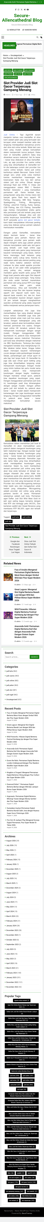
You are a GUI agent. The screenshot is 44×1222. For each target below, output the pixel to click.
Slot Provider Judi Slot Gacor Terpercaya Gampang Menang (21, 527)
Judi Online (9, 135)
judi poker (8, 74)
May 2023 (10, 959)
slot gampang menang (14, 1191)
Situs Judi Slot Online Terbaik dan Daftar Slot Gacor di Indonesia (21, 1141)
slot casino (29, 1177)
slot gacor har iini (21, 1187)
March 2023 (10, 968)
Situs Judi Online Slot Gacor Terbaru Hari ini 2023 (22, 1108)
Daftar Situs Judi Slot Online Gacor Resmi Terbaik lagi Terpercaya (21, 1032)
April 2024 (10, 911)
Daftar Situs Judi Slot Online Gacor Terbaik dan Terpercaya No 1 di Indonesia (22, 1039)
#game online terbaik (21, 1000)
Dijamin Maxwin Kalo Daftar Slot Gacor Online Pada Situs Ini (21, 1065)
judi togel (28, 74)
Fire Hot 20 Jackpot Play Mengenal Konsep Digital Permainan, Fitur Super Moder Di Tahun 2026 (23, 822)
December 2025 (12, 869)
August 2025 (11, 874)
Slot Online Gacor (28, 1196)
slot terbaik (13, 1200)
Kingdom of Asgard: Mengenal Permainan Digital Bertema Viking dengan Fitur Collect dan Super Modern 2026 (23, 775)
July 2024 (9, 897)
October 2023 (11, 940)
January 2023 (11, 977)
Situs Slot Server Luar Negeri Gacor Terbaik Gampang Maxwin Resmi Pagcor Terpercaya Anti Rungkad (21, 1166)
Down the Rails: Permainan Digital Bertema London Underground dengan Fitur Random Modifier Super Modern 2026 (23, 763)
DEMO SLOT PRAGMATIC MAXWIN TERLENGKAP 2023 (22, 1059)
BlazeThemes (27, 1213)
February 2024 (11, 921)
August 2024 (11, 893)
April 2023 (10, 963)
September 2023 (12, 944)
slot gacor (13, 1182)
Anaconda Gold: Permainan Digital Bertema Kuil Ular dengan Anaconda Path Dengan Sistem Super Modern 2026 (20, 2)
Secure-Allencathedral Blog (22, 18)
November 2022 (12, 987)
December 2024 (12, 888)
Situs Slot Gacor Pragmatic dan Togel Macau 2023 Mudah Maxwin (22, 1159)
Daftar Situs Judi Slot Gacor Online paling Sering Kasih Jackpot (21, 1026)
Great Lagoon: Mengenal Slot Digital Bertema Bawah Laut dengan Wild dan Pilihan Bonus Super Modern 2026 (27, 595)
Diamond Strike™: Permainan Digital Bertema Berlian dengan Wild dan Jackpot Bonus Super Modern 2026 (22, 786)
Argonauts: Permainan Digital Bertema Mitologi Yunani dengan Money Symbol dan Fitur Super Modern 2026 (21, 798)
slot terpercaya (28, 1200)
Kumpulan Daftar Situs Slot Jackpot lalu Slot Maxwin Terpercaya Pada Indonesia (21, 1095)
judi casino (18, 70)
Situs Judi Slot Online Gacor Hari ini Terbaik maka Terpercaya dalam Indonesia (22, 1128)
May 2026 (10, 850)
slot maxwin (32, 1191)
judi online (29, 70)
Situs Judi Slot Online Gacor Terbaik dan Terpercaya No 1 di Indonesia (21, 1134)
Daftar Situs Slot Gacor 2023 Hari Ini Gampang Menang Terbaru (22, 1046)
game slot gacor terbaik (29, 220)
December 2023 (12, 930)
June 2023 (10, 954)
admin (8, 95)
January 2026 (11, 864)
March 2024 (10, 916)
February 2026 (11, 860)
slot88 (20, 1173)
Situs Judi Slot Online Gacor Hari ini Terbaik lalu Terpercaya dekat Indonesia (21, 1121)
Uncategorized (10, 77)
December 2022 (12, 982)
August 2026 (11, 841)
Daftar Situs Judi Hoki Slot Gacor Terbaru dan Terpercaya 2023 (21, 1019)
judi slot (18, 74)
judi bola (8, 70)
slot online (13, 1196)
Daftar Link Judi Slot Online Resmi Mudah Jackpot (22, 1012)
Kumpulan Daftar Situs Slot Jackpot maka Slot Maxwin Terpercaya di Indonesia (22, 1101)
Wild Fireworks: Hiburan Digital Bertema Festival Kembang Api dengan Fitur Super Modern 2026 (22, 739)
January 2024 (11, 926)
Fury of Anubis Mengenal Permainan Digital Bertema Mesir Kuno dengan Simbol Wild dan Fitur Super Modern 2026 (27, 575)
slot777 (31, 1173)
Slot (10, 1173)
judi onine (14, 1080)
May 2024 (10, 907)
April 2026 (10, 855)
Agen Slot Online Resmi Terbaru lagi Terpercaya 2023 (22, 1006)
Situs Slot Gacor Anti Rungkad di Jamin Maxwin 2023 (21, 1152)
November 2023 (12, 935)
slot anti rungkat (15, 1177)
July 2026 (9, 845)
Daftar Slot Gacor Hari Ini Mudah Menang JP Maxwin (21, 1052)
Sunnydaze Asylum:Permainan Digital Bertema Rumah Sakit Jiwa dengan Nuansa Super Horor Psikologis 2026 (23, 810)
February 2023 (11, 973)
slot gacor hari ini (28, 1182)
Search (34, 657)
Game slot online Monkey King (21, 1071)
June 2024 (10, 902)
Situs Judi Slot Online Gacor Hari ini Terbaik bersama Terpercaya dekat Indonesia (22, 1115)
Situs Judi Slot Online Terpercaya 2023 (22, 1147)
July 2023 (9, 949)
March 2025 (10, 883)
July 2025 (9, 878)
